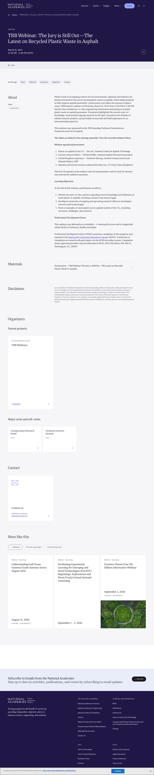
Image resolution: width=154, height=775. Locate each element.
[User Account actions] (139, 6)
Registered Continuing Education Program (88, 237)
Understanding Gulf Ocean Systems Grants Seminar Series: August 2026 (29, 567)
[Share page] (143, 52)
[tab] (15, 547)
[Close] (150, 771)
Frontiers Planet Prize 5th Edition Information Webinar (120, 566)
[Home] (9, 14)
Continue (118, 771)
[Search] (144, 6)
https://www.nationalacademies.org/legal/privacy (59, 771)
